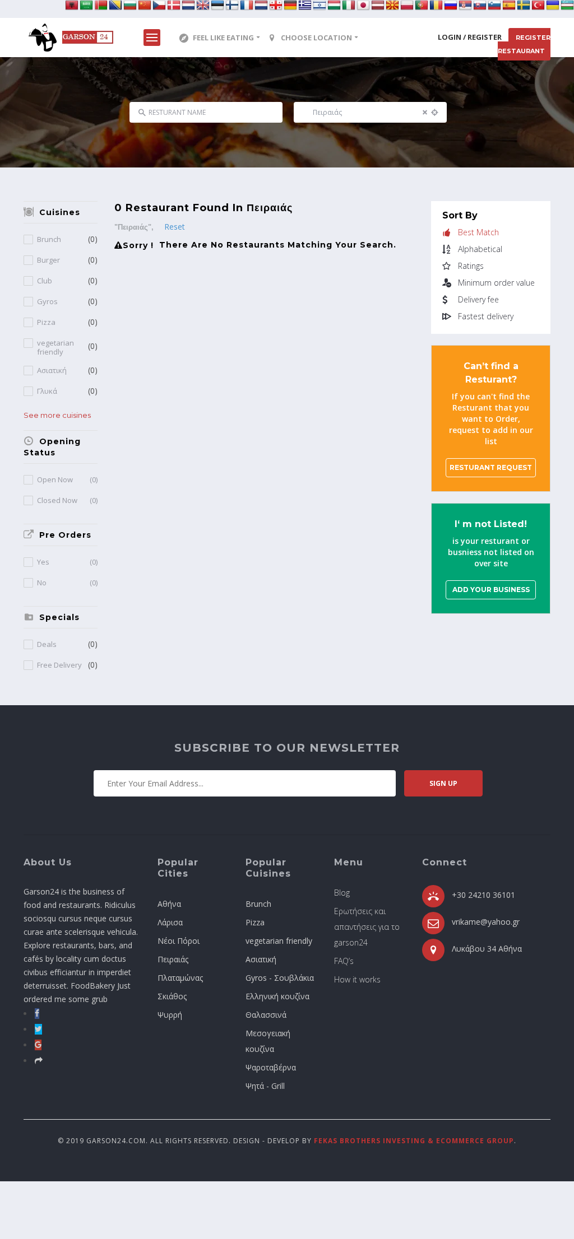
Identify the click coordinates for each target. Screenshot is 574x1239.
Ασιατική (52, 370)
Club (44, 281)
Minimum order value (496, 283)
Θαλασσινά (266, 1014)
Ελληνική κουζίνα (277, 996)
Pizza (46, 322)
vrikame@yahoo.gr (486, 921)
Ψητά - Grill (265, 1085)
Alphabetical (480, 249)
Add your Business (491, 589)
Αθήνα (169, 903)
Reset (174, 226)
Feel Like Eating (223, 37)
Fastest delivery (485, 316)
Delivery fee (478, 300)
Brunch (49, 239)
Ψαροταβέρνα (271, 1067)
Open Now (67, 480)
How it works (357, 979)
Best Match (478, 232)
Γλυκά (47, 391)
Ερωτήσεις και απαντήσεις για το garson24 (367, 927)
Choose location (316, 37)
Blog (342, 892)
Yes (67, 562)
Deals (47, 644)
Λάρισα (170, 922)
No (67, 583)
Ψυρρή (170, 1014)
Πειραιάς (173, 959)
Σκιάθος (172, 996)
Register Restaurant (524, 44)
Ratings (471, 266)
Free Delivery (59, 665)
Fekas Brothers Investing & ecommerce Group (414, 1140)
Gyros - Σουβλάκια (280, 977)
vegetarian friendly (55, 347)
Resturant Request (491, 467)
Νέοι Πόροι (179, 940)
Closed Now (67, 500)
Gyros (47, 301)
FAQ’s (344, 961)
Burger (48, 260)
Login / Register (470, 37)
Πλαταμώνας (180, 977)
